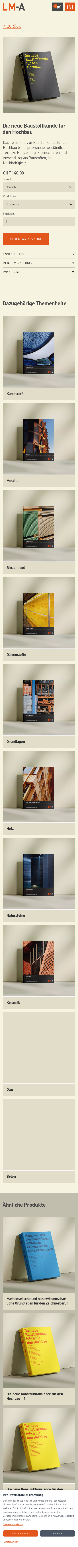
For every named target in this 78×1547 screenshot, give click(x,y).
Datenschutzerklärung (13, 1524)
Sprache (8, 179)
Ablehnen (57, 1533)
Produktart (9, 196)
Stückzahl (9, 213)
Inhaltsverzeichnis (17, 263)
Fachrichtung (13, 254)
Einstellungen (11, 1541)
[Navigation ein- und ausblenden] (70, 7)
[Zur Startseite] (14, 7)
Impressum (11, 272)
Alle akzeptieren (20, 1533)
